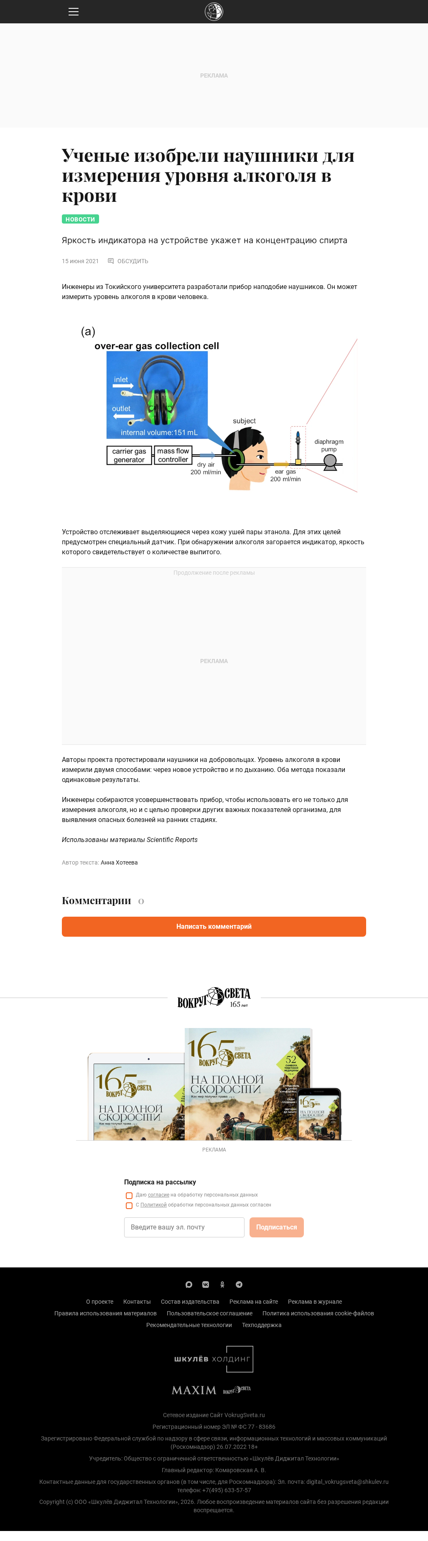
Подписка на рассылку (160, 1182)
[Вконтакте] (205, 1284)
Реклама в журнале (315, 1301)
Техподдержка (262, 1325)
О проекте (99, 1301)
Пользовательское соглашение (209, 1313)
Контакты (137, 1301)
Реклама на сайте (253, 1301)
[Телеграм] (239, 1284)
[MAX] (189, 1284)
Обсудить (132, 261)
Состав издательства (190, 1301)
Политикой (153, 1205)
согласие (158, 1195)
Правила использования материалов (105, 1313)
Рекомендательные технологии (189, 1325)
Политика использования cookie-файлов (318, 1313)
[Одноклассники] (222, 1284)
